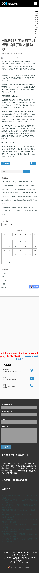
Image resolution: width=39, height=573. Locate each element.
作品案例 (4, 273)
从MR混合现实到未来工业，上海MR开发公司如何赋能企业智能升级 (20, 196)
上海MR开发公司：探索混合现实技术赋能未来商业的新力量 (17, 207)
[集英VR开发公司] (11, 3)
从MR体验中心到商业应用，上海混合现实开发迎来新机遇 (17, 182)
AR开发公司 (27, 553)
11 (9, 246)
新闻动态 (4, 288)
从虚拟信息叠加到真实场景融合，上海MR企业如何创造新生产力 (19, 193)
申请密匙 (20, 359)
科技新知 (11, 553)
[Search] (26, 171)
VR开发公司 (18, 553)
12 (15, 246)
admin (20, 53)
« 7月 (9, 262)
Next (32, 163)
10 (4, 246)
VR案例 (3, 284)
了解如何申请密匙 (31, 356)
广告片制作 (24, 555)
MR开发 (17, 555)
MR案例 (4, 280)
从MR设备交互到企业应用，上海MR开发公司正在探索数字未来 (18, 189)
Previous (6, 163)
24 (4, 254)
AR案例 (3, 277)
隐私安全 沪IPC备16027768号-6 (20, 562)
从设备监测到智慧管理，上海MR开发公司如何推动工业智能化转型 (19, 185)
